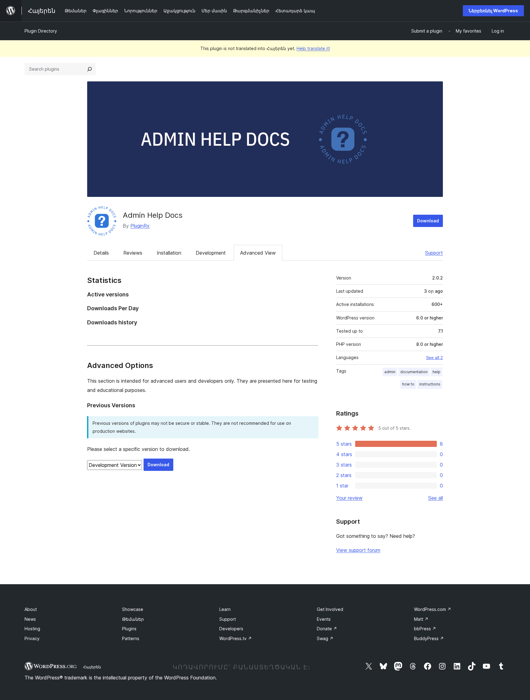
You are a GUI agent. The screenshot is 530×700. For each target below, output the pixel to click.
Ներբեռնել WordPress (493, 10)
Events (324, 619)
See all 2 (434, 357)
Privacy (32, 638)
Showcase (132, 609)
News (30, 619)
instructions (429, 384)
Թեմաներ (133, 619)
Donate (327, 628)
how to (408, 384)
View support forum (358, 550)
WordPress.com (432, 609)
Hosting (32, 628)
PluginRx (140, 226)
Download (428, 220)
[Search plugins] (89, 69)
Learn (225, 609)
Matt (421, 619)
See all (435, 498)
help (436, 372)
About (31, 609)
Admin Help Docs (152, 215)
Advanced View (258, 253)
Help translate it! (313, 48)
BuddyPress (429, 638)
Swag (325, 638)
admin (389, 372)
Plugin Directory (41, 30)
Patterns (130, 638)
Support (434, 253)
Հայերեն (92, 666)
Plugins (129, 628)
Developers (231, 628)
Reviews (132, 253)
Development (211, 253)
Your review (349, 498)
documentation (414, 372)
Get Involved (330, 609)
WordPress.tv (235, 638)
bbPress (425, 628)
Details (101, 253)
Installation (169, 253)
